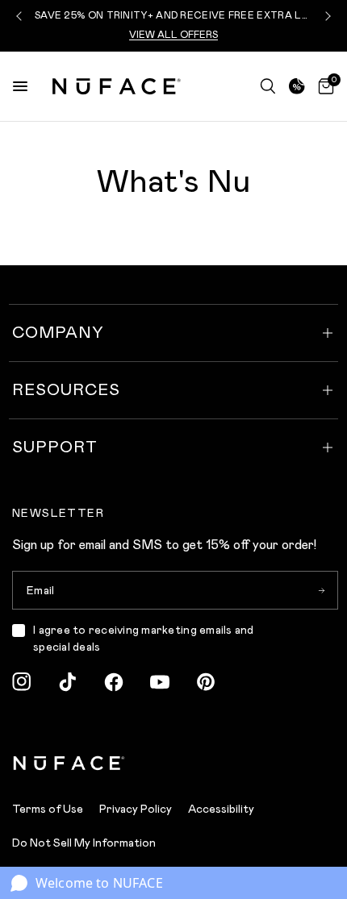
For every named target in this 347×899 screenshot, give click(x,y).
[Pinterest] (205, 682)
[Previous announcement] (21, 16)
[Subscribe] (321, 590)
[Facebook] (113, 682)
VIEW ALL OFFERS (173, 35)
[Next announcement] (326, 16)
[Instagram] (21, 682)
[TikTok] (67, 682)
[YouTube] (159, 682)
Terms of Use (47, 809)
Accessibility (221, 809)
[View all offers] (297, 86)
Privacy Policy (135, 809)
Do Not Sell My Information (84, 843)
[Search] (268, 86)
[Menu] (20, 86)
